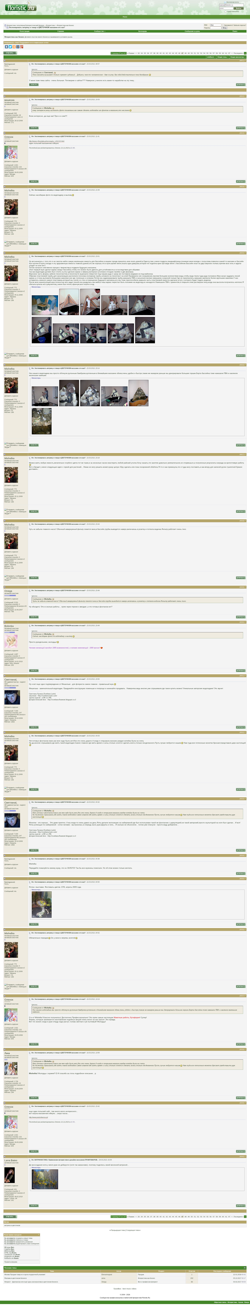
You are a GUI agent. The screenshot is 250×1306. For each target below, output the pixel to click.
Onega (8, 591)
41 (164, 53)
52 (198, 53)
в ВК (44, 698)
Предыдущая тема (118, 1230)
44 (173, 53)
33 (139, 53)
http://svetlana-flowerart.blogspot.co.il (62, 700)
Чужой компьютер (233, 11)
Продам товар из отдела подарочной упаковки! (27, 1275)
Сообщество (99, 31)
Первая (130, 53)
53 (201, 53)
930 (242, 622)
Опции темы (222, 57)
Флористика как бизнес (65, 25)
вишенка (9, 100)
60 (223, 53)
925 (242, 253)
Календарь (142, 31)
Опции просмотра (237, 57)
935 (242, 879)
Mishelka (9, 190)
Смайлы (7, 1249)
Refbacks (7, 1258)
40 (160, 53)
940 (242, 1156)
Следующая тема (132, 1230)
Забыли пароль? (240, 25)
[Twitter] (10, 46)
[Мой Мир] (17, 46)
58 (217, 53)
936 (242, 929)
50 (192, 53)
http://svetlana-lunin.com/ (47, 696)
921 (242, 61)
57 (214, 53)
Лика (7, 1053)
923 (242, 133)
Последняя (238, 53)
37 (151, 53)
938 (242, 1049)
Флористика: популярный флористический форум (25, 25)
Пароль (207, 28)
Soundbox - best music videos (125, 1289)
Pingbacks (8, 1256)
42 (167, 53)
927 (242, 454)
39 (157, 53)
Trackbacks (8, 1255)
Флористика (50, 25)
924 (242, 187)
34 (142, 53)
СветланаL (10, 679)
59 (220, 53)
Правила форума (10, 1262)
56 (210, 53)
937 (242, 996)
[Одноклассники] (14, 46)
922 (242, 96)
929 (242, 587)
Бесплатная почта (233, 2)
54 (204, 53)
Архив (240, 1302)
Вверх (246, 1302)
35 (145, 53)
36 (148, 53)
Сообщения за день (192, 31)
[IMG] (6, 1251)
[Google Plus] (21, 46)
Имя (205, 25)
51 (195, 53)
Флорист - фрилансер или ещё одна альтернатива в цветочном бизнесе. (31, 1282)
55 (207, 53)
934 (242, 855)
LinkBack (210, 57)
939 (242, 1103)
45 (176, 53)
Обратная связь (220, 1302)
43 (170, 53)
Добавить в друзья (11, 70)
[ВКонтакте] (6, 46)
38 (154, 53)
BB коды (7, 1247)
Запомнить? (228, 25)
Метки (6, 1222)
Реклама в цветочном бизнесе (15, 1278)
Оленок (8, 137)
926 (242, 365)
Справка (60, 31)
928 (242, 521)
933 (242, 799)
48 (185, 53)
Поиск (125, 17)
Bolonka (9, 626)
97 (229, 53)
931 (242, 676)
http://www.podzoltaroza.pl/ (38, 1117)
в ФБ (49, 698)
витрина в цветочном (12, 1225)
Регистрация (24, 31)
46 (179, 53)
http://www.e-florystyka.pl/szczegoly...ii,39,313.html (46, 141)
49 (189, 53)
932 (242, 732)
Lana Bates (10, 1160)
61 (226, 53)
